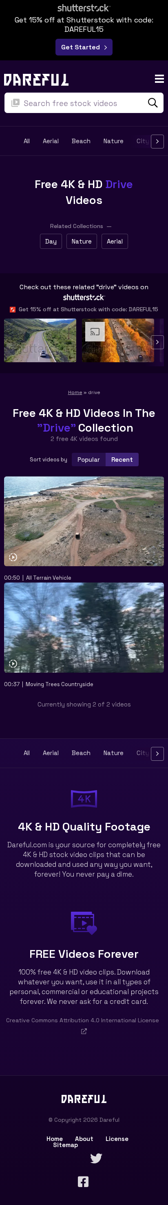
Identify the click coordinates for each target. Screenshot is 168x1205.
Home (75, 392)
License (117, 1139)
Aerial (51, 141)
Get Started (82, 47)
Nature (114, 141)
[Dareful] (36, 79)
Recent (122, 459)
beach (81, 141)
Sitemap (65, 1145)
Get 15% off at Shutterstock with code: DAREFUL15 (86, 309)
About (84, 1139)
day (51, 241)
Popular (88, 459)
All (27, 141)
